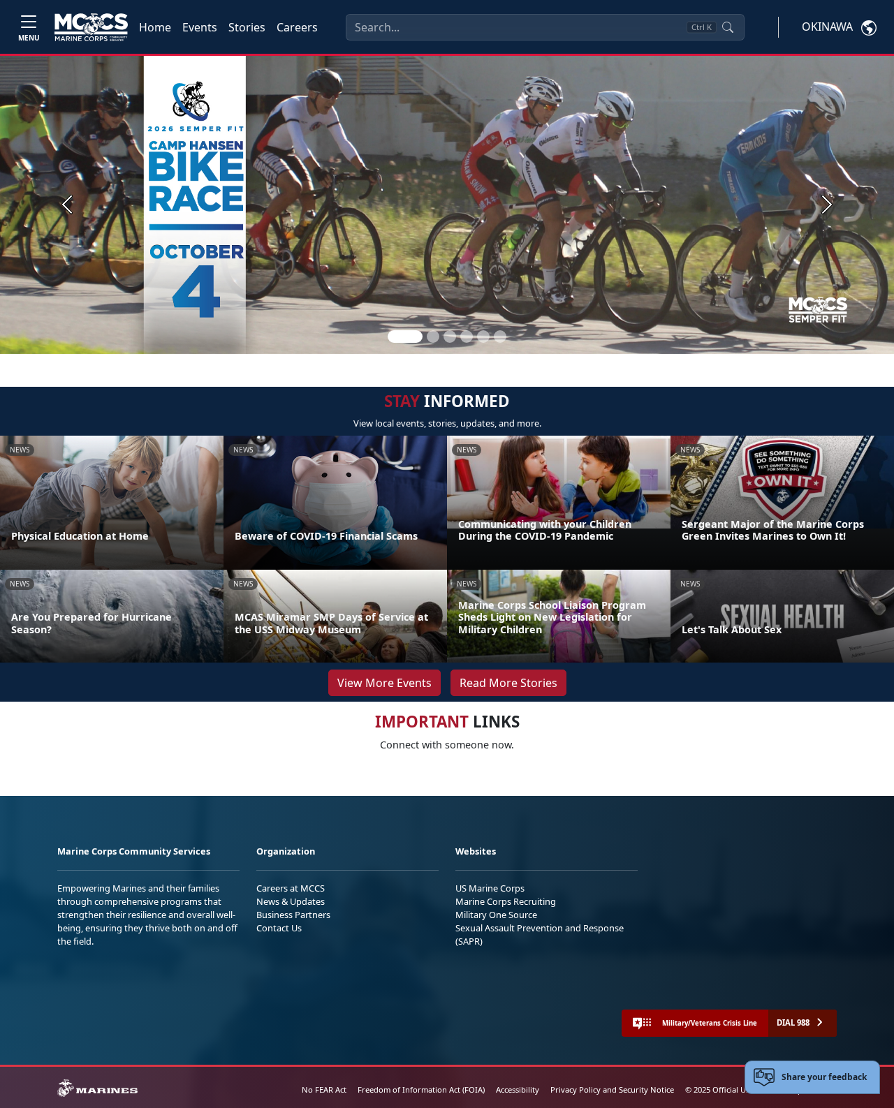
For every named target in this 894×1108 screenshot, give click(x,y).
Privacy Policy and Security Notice (612, 1089)
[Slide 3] (450, 336)
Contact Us (279, 928)
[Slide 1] (405, 336)
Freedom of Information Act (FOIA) (421, 1089)
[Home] (91, 27)
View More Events (384, 682)
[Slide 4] (466, 336)
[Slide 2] (433, 336)
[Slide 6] (500, 336)
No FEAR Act (324, 1089)
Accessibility (517, 1089)
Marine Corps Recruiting (505, 901)
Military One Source (496, 914)
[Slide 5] (483, 336)
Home (155, 27)
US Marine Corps (490, 888)
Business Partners (293, 914)
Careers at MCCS (290, 888)
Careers (297, 27)
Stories (246, 27)
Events (199, 27)
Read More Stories (508, 682)
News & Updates (290, 901)
